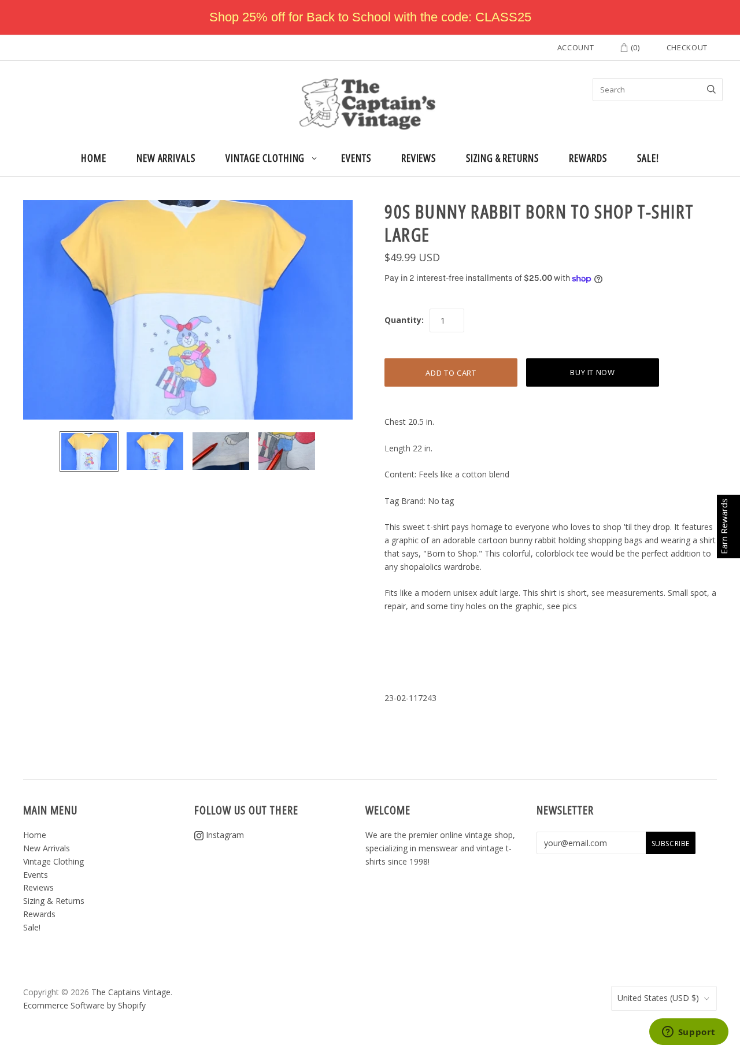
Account (575, 47)
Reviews (418, 158)
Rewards (588, 158)
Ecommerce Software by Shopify (84, 1005)
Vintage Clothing (265, 158)
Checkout (687, 47)
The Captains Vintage (131, 992)
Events (356, 158)
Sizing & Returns (502, 158)
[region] (370, 17)
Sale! (648, 158)
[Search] (711, 89)
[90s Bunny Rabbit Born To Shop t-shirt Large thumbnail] (89, 451)
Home (93, 158)
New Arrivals (165, 158)
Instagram (224, 834)
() (634, 47)
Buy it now (592, 372)
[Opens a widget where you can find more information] (688, 1032)
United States (658, 997)
